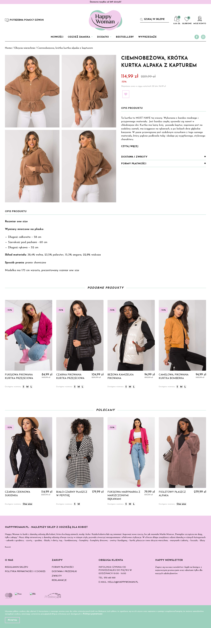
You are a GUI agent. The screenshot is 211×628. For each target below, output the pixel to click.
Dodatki (103, 37)
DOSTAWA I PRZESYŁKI (64, 571)
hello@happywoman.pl (123, 582)
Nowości (57, 37)
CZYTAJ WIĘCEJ (129, 146)
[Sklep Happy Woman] (105, 20)
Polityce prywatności (92, 614)
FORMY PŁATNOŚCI (63, 567)
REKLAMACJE (59, 580)
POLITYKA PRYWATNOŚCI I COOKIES (25, 571)
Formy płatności (133, 163)
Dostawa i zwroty (134, 157)
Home (8, 48)
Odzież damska (79, 37)
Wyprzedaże (147, 37)
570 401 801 (110, 578)
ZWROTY (57, 576)
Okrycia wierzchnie (24, 48)
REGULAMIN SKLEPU (16, 567)
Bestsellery (125, 37)
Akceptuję (12, 620)
